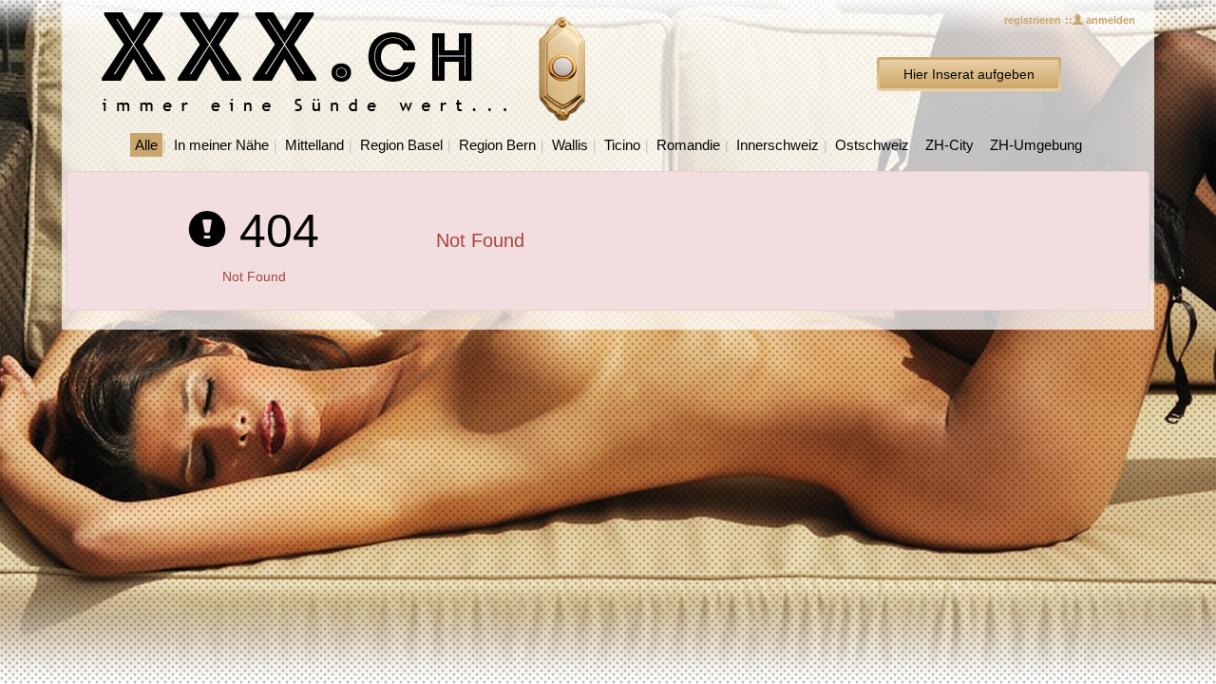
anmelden (1109, 20)
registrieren (1032, 20)
